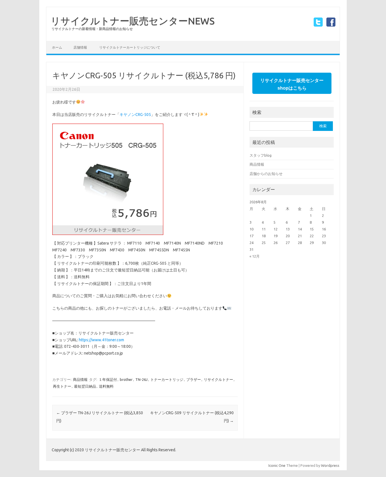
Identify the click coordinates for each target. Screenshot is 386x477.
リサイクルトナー (218, 379)
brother (126, 379)
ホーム (57, 47)
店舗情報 (80, 47)
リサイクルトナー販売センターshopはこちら (292, 84)
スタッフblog (261, 155)
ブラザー (193, 379)
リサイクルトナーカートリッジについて (129, 47)
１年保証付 (108, 379)
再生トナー (62, 386)
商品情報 (80, 379)
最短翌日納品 (85, 386)
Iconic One (276, 465)
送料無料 (106, 386)
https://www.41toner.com (101, 340)
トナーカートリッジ (166, 379)
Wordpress (330, 465)
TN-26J (141, 379)
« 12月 (255, 256)
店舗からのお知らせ (266, 174)
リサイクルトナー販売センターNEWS (132, 20)
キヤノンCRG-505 (135, 114)
